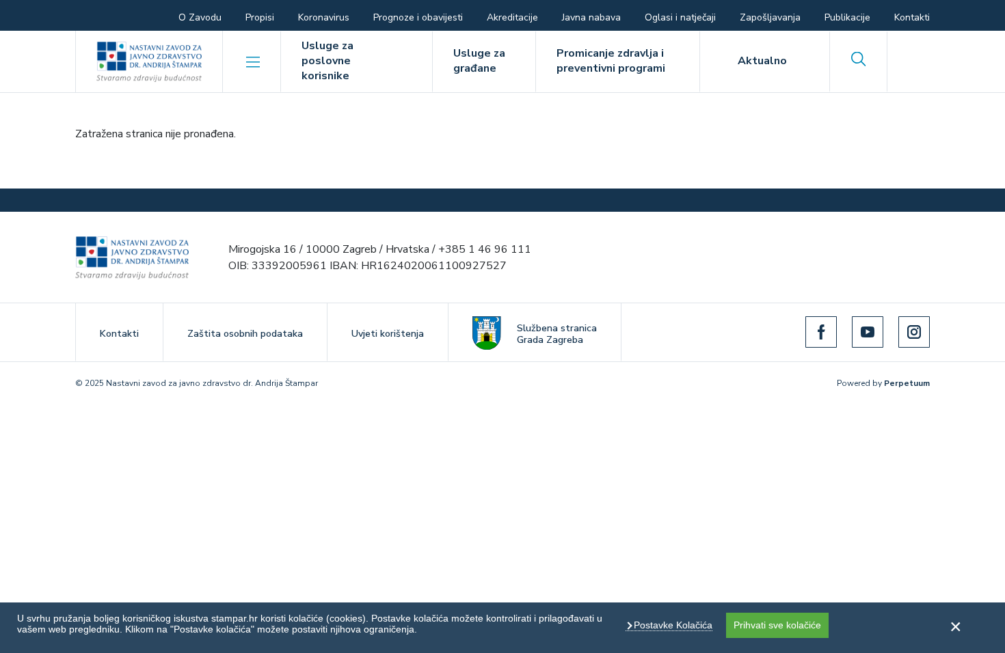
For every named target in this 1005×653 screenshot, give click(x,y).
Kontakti (912, 17)
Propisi (259, 17)
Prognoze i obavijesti (418, 17)
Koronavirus (323, 17)
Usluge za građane (479, 61)
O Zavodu (200, 17)
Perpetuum (907, 383)
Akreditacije (512, 17)
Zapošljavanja (770, 17)
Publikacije (847, 17)
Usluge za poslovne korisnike (327, 60)
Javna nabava (591, 17)
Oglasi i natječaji (680, 17)
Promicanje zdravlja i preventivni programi (611, 61)
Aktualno (762, 60)
